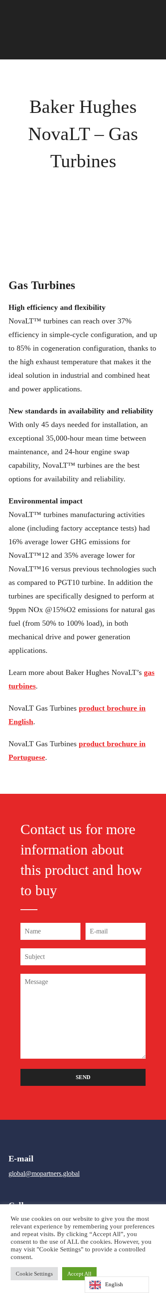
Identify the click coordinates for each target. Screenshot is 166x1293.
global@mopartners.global (44, 1173)
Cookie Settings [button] (34, 1274)
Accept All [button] (79, 1274)
